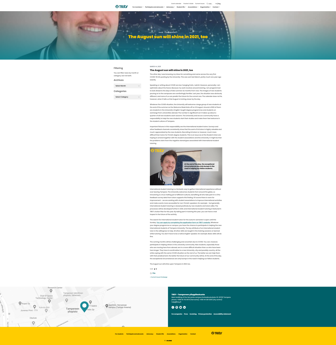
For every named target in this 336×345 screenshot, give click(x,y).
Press (186, 314)
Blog (154, 273)
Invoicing (193, 314)
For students (119, 334)
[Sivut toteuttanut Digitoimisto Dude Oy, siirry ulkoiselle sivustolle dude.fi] (168, 341)
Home (161, 32)
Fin (216, 3)
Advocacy (170, 7)
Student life (181, 7)
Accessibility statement (222, 314)
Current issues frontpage (159, 277)
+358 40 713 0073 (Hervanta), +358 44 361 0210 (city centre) (199, 300)
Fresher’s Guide (188, 3)
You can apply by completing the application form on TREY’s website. (183, 222)
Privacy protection (205, 314)
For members (137, 7)
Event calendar (176, 3)
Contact (215, 7)
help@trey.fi (176, 302)
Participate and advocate (154, 7)
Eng (219, 3)
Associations (192, 7)
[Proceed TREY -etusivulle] (216, 334)
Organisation (205, 7)
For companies (177, 314)
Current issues (199, 3)
